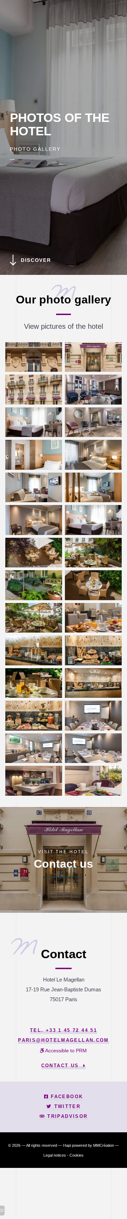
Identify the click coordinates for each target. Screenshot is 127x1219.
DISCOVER (36, 260)
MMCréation (103, 1145)
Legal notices (54, 1155)
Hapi (67, 1145)
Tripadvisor (66, 1116)
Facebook (66, 1096)
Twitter (66, 1106)
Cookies (76, 1155)
